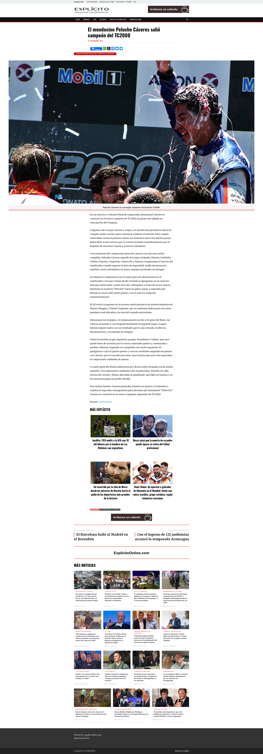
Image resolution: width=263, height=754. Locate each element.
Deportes (116, 509)
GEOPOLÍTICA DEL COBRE (106, 2)
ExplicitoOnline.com (131, 553)
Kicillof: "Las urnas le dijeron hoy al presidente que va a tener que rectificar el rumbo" (87, 676)
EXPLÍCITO (91, 751)
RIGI (134, 2)
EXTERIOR (103, 19)
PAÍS (94, 19)
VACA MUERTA (120, 2)
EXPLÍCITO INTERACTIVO (118, 19)
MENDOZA (87, 19)
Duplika (186, 751)
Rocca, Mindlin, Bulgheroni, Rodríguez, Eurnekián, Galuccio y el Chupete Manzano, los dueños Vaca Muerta (131, 714)
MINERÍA (129, 2)
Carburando (105, 401)
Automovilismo (106, 509)
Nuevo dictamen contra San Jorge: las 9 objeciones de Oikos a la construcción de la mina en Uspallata (91, 714)
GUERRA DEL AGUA (135, 19)
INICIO (78, 19)
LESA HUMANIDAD (92, 2)
